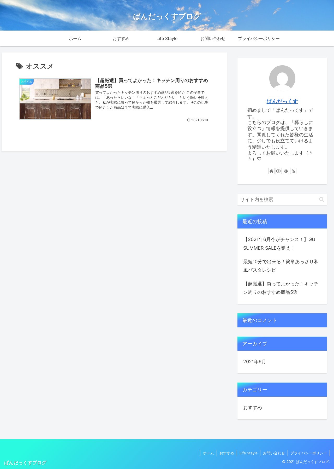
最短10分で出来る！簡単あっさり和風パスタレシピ (281, 266)
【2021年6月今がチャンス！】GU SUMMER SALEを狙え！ (279, 243)
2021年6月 (254, 361)
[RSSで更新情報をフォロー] (293, 171)
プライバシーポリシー (308, 453)
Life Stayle (249, 453)
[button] (321, 199)
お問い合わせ (274, 453)
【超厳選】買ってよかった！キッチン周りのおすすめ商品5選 (280, 288)
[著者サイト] (271, 171)
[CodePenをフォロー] (279, 171)
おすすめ (252, 407)
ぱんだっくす (282, 101)
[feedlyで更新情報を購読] (286, 171)
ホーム (208, 453)
